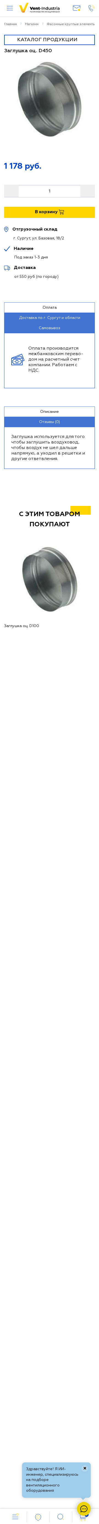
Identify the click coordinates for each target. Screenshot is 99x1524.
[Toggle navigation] (49, 39)
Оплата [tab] (50, 308)
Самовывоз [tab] (49, 328)
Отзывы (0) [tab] (49, 422)
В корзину (47, 212)
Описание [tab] (49, 412)
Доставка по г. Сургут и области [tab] (49, 318)
